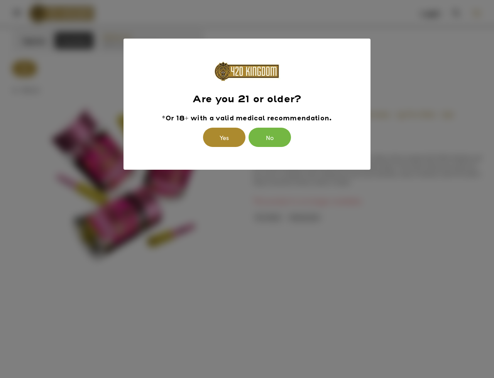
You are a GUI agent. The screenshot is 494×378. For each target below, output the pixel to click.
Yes (224, 137)
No (270, 137)
